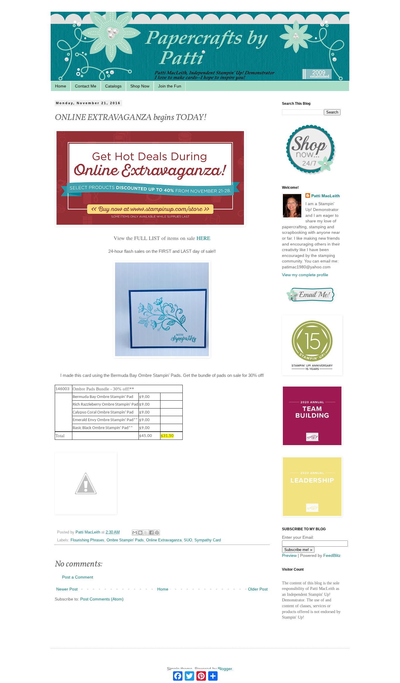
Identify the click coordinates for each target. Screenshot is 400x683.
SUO (188, 540)
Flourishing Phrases (87, 540)
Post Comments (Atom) (102, 599)
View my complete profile (305, 274)
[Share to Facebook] (151, 533)
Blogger (225, 668)
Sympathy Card (207, 540)
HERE (203, 237)
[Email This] (135, 533)
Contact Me (85, 86)
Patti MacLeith (325, 195)
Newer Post (67, 589)
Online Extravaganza (164, 540)
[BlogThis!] (140, 533)
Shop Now (139, 86)
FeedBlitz (332, 555)
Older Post (258, 589)
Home (60, 86)
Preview (289, 555)
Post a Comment (77, 577)
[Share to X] (146, 533)
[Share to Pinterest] (157, 533)
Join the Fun (169, 86)
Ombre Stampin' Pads (125, 540)
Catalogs (113, 86)
